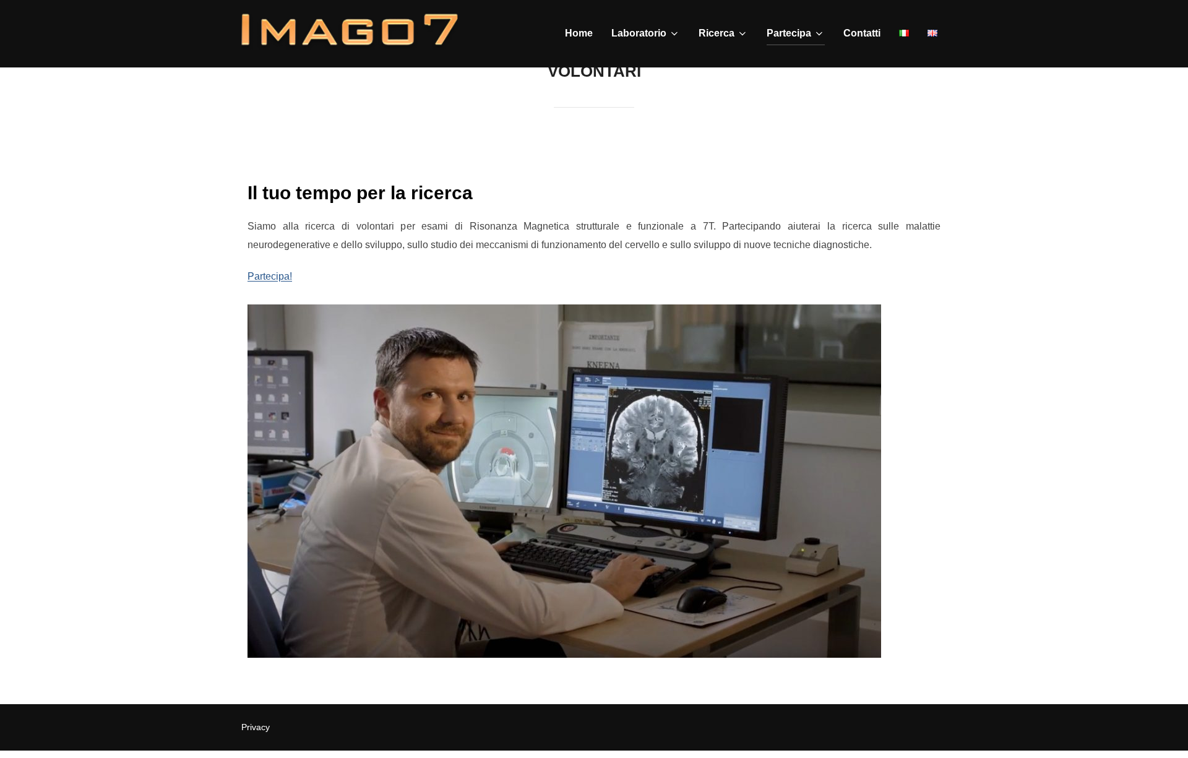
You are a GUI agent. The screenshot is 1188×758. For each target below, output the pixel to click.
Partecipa (789, 33)
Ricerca (716, 33)
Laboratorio (638, 33)
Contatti (861, 33)
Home (579, 33)
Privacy (255, 727)
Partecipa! (270, 276)
